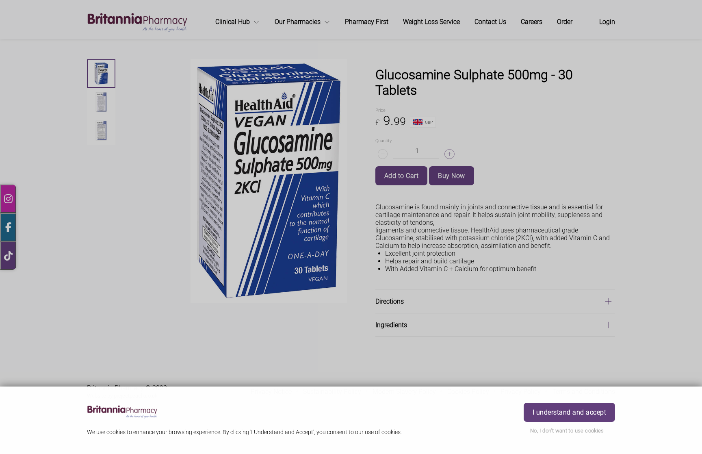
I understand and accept (569, 412)
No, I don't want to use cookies (567, 431)
